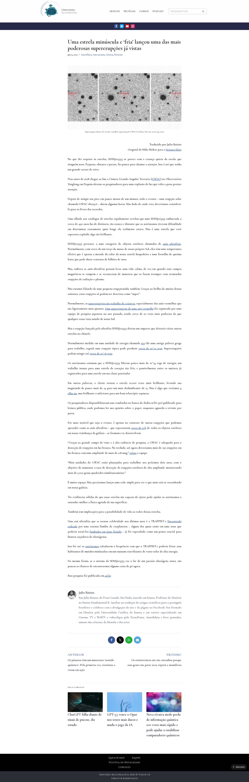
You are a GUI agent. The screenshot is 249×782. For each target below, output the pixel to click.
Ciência (109, 54)
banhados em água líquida (105, 531)
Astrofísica (86, 54)
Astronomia (99, 54)
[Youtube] (127, 26)
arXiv (108, 575)
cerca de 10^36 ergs (101, 353)
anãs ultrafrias (172, 244)
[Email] (137, 640)
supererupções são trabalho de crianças (111, 303)
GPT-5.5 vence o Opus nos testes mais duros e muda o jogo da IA (122, 719)
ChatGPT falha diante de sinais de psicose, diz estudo (85, 719)
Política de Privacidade (124, 762)
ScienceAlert (173, 149)
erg (143, 343)
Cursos (144, 11)
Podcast (158, 11)
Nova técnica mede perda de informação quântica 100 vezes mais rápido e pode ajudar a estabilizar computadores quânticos (163, 724)
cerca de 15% (138, 428)
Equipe (136, 757)
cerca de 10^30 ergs (150, 348)
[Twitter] (122, 26)
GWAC (156, 179)
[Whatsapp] (128, 640)
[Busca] (203, 11)
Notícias (129, 11)
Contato (124, 767)
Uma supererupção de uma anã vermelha (129, 308)
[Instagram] (133, 26)
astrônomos (92, 546)
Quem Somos (116, 757)
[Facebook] (116, 26)
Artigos (115, 11)
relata (133, 453)
